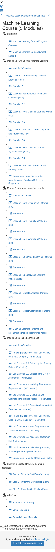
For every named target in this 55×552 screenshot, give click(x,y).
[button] (2, 2)
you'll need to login (40, 539)
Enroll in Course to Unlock (27, 543)
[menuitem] (2, 7)
